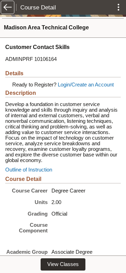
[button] (7, 7)
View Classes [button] (63, 264)
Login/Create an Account (86, 85)
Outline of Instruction (28, 170)
